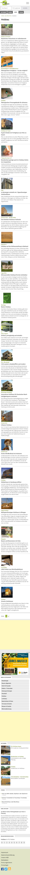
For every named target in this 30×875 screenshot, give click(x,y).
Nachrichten (8, 16)
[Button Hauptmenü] (27, 3)
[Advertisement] (15, 634)
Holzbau (4, 696)
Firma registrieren (6, 862)
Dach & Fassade (6, 686)
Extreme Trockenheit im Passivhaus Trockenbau (14, 797)
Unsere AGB (4, 857)
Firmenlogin (4, 865)
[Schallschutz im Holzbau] (5, 775)
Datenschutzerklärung (7, 855)
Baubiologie (5, 680)
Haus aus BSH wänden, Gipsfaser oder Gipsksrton (14, 793)
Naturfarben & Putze (7, 701)
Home (2, 16)
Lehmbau (4, 698)
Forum (21, 12)
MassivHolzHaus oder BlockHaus (10, 802)
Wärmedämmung (6, 709)
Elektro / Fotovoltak (7, 688)
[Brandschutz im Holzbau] (5, 764)
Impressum (4, 852)
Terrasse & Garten (7, 704)
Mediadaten (4, 860)
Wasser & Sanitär (6, 706)
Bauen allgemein (6, 683)
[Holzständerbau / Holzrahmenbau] (5, 785)
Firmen (10, 12)
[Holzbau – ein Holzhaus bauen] (5, 754)
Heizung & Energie (7, 691)
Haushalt (4, 693)
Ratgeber (3, 12)
